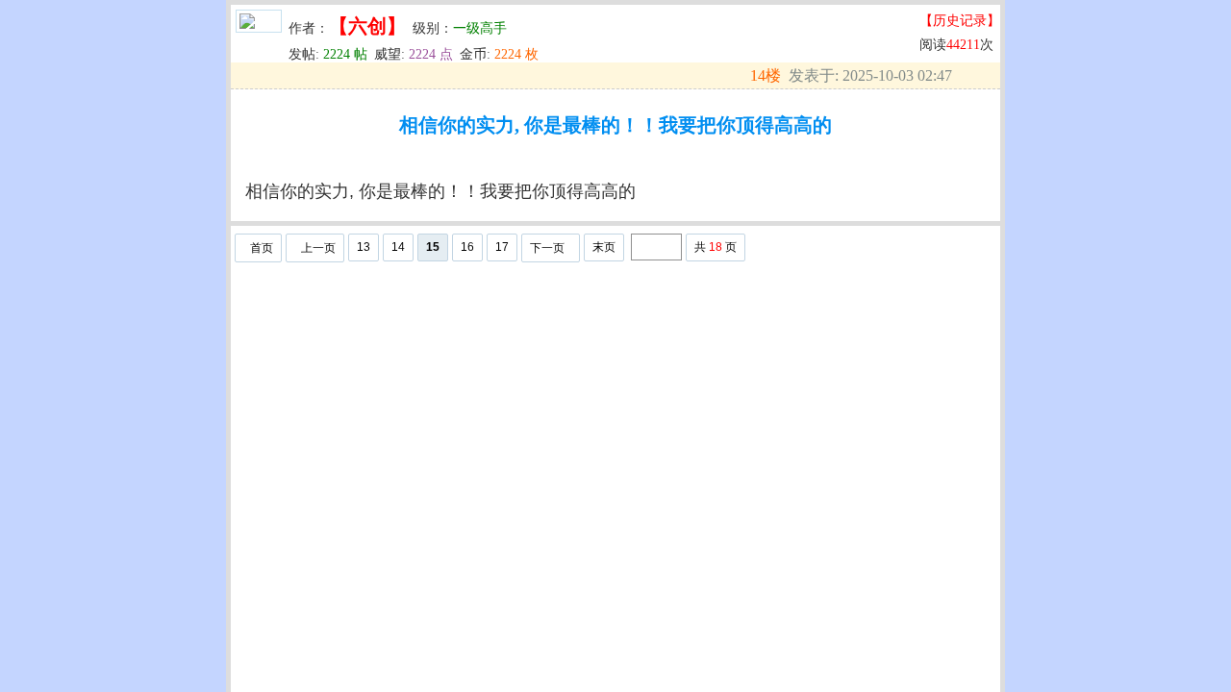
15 (433, 247)
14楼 (765, 75)
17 (502, 247)
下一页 (547, 248)
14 (398, 247)
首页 (261, 248)
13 (363, 247)
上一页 (318, 248)
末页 (604, 247)
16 (467, 247)
